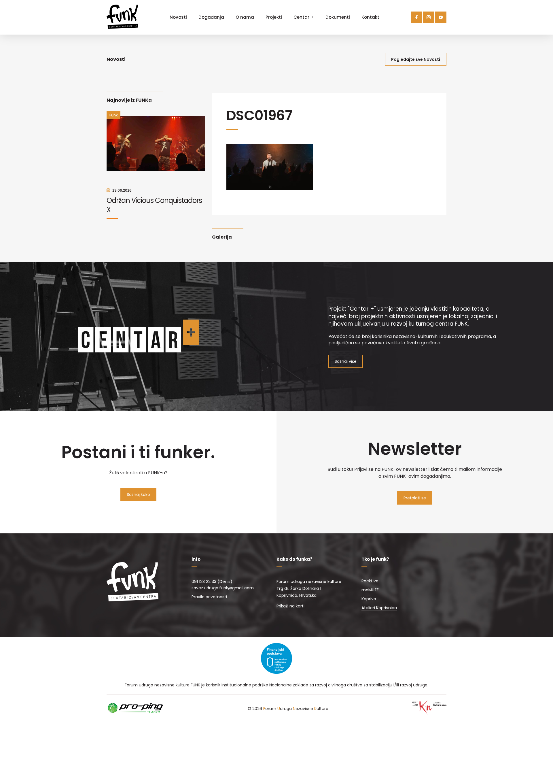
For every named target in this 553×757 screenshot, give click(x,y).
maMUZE (370, 590)
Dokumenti (337, 17)
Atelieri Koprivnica (379, 608)
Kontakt (370, 17)
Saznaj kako (138, 494)
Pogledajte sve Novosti (415, 59)
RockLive (369, 581)
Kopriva (368, 599)
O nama (245, 17)
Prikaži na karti (290, 606)
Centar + (303, 17)
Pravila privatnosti (209, 597)
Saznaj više (346, 361)
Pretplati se (415, 498)
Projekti (274, 17)
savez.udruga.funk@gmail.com (223, 588)
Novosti (178, 17)
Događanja (211, 17)
